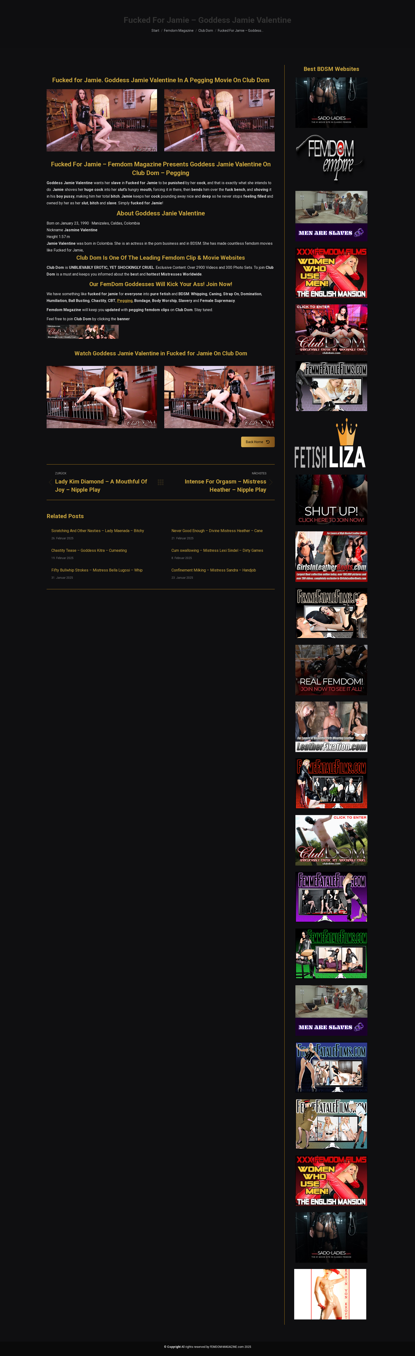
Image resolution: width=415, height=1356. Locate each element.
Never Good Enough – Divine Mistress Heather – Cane (217, 530)
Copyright (174, 1347)
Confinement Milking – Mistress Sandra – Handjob (213, 570)
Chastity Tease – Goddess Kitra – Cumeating (89, 550)
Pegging (125, 300)
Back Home (254, 442)
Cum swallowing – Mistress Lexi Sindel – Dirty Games (217, 550)
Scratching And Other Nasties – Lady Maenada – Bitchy (97, 530)
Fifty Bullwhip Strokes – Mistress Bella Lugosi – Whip (97, 570)
